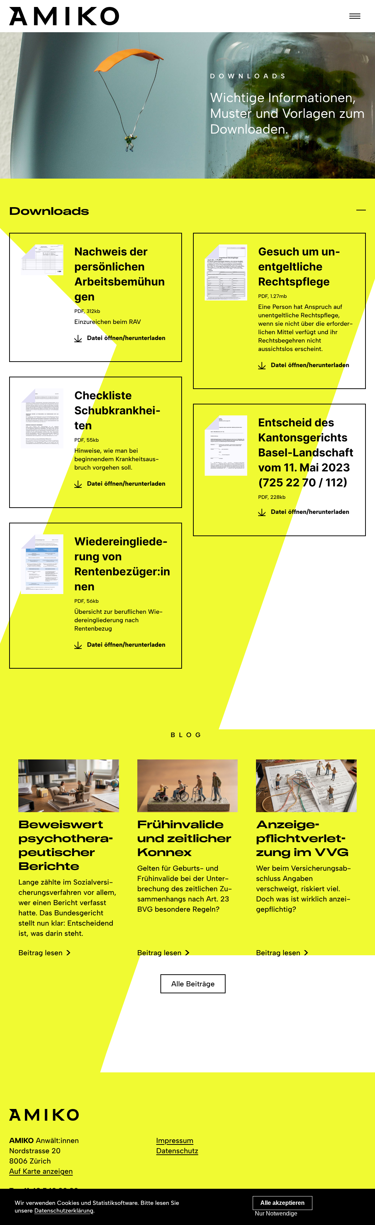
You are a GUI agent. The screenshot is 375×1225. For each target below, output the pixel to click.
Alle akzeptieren (282, 1203)
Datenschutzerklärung (63, 1210)
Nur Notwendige (276, 1213)
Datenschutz (177, 1150)
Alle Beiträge (193, 983)
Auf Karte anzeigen (41, 1171)
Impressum (175, 1140)
